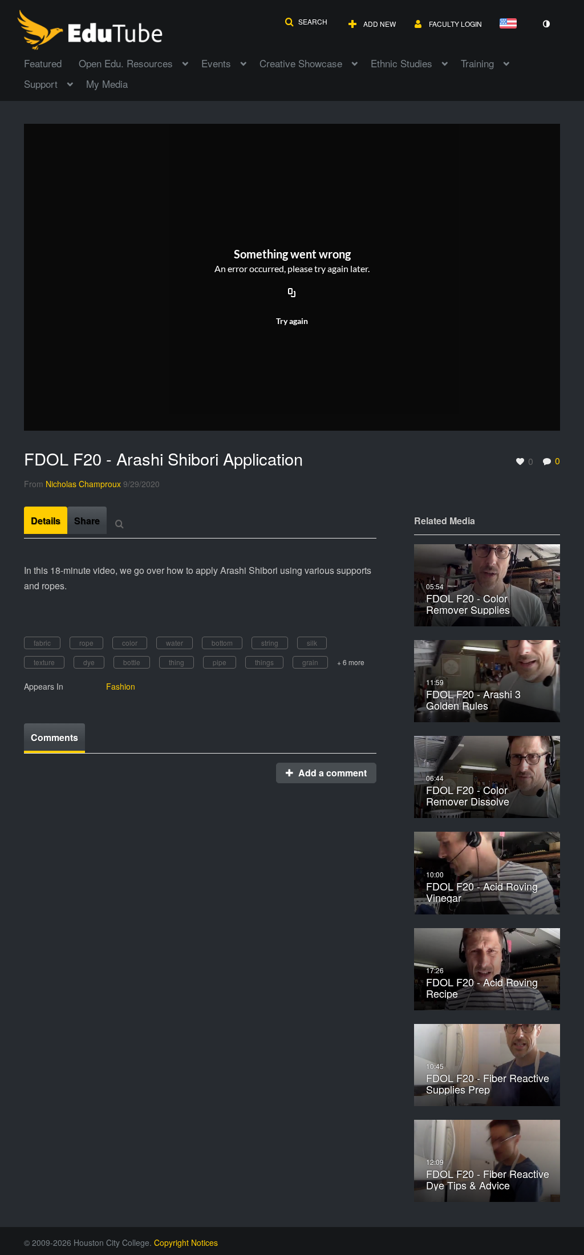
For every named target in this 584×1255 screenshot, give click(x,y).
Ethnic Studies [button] (401, 63)
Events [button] (216, 63)
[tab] (45, 520)
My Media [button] (107, 83)
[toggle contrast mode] (546, 24)
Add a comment (331, 772)
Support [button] (41, 83)
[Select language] (510, 24)
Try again (292, 321)
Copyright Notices (186, 1242)
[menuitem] (51, 62)
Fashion (120, 686)
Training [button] (477, 63)
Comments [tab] (54, 737)
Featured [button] (43, 63)
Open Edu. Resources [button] (126, 63)
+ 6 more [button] (350, 662)
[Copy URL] (292, 293)
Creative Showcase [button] (300, 63)
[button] (306, 21)
